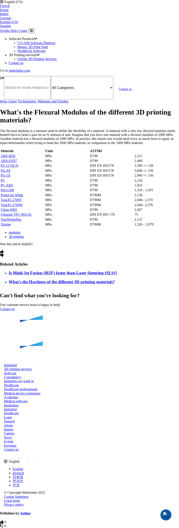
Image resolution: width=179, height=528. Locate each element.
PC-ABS (7, 185)
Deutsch (18, 473)
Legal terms (12, 500)
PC (3, 180)
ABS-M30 (8, 156)
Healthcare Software (31, 51)
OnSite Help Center (13, 31)
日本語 (18, 477)
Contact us (16, 63)
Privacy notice (14, 504)
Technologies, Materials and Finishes (43, 101)
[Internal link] (89, 337)
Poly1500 (7, 190)
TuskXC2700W (12, 205)
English (18, 469)
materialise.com (19, 70)
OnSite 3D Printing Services (37, 59)
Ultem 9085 (9, 210)
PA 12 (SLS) (9, 165)
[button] (10, 365)
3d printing (16, 236)
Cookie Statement (16, 496)
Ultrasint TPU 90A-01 (16, 214)
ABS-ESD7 (9, 161)
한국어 (18, 481)
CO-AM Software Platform (36, 43)
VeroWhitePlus (11, 219)
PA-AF (6, 170)
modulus (15, 232)
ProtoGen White (12, 195)
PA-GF (6, 175)
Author (25, 513)
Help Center (8, 101)
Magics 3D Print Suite (32, 47)
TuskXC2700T (11, 200)
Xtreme (6, 224)
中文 (16, 485)
